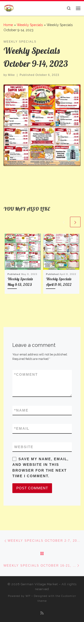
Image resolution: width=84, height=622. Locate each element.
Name (21, 410)
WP (27, 596)
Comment (26, 374)
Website (23, 447)
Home (8, 25)
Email (21, 428)
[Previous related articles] (64, 222)
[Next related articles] (75, 222)
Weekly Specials (30, 25)
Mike (11, 75)
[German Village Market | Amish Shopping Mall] (9, 7)
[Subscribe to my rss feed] (42, 613)
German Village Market (39, 584)
